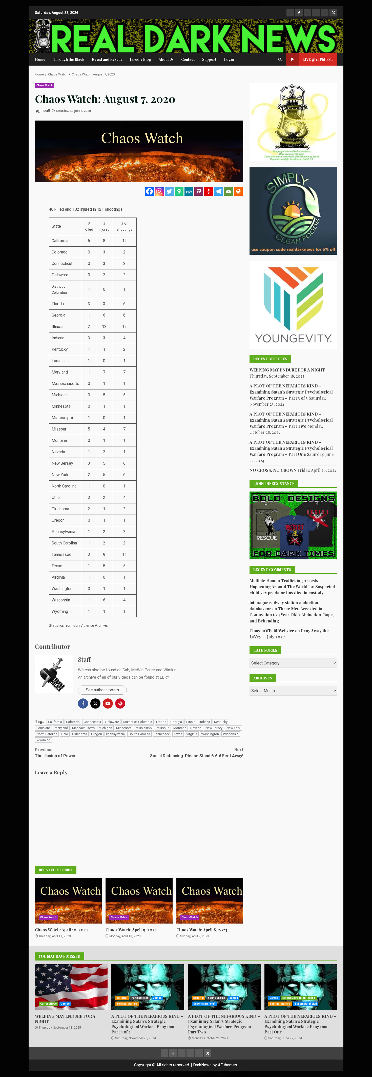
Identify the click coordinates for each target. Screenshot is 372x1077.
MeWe (137, 670)
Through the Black (68, 59)
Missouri (163, 728)
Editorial (122, 997)
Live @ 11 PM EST (317, 59)
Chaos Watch (44, 85)
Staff (46, 111)
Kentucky (221, 722)
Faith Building (140, 997)
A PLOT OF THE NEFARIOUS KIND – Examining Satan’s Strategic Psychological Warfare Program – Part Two (291, 420)
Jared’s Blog (140, 59)
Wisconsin (230, 734)
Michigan (105, 728)
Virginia (191, 734)
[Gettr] (208, 191)
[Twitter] (169, 191)
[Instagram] (159, 191)
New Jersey (213, 728)
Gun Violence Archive (90, 625)
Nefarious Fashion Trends (298, 997)
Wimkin (169, 670)
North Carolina (46, 734)
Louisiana (43, 728)
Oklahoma (79, 734)
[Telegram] (218, 191)
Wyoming (43, 740)
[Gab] (179, 191)
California (55, 722)
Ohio (64, 734)
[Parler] (198, 191)
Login (229, 59)
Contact (188, 59)
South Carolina (139, 734)
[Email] (228, 191)
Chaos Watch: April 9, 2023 (139, 901)
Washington (210, 734)
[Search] (280, 59)
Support (209, 59)
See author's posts (102, 690)
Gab (125, 670)
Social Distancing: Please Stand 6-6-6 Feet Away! (196, 752)
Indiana (204, 722)
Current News (48, 1003)
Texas (178, 734)
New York (233, 728)
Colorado (73, 722)
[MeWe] (188, 191)
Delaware (112, 722)
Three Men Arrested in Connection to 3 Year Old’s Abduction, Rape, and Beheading (292, 614)
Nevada (195, 728)
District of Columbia (137, 722)
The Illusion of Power (55, 752)
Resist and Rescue (107, 59)
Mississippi (144, 728)
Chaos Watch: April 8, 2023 (209, 901)
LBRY (164, 677)
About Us (166, 59)
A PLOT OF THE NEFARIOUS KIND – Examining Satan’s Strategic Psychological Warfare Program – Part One (291, 448)
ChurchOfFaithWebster (272, 630)
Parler (149, 670)
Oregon (96, 734)
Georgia (176, 722)
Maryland (61, 728)
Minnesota (124, 728)
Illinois (190, 722)
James (65, 1003)
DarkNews (202, 1065)
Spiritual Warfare (127, 1003)
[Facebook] (149, 191)
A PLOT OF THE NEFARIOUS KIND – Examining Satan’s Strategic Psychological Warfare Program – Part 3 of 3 (291, 392)
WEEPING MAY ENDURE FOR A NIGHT (287, 370)
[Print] (238, 191)
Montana (179, 728)
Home (40, 59)
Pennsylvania (115, 734)
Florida (161, 722)
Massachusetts (83, 728)
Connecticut (92, 722)
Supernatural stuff (204, 1003)
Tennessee (162, 734)
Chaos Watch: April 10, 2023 (68, 901)
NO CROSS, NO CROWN (273, 470)
